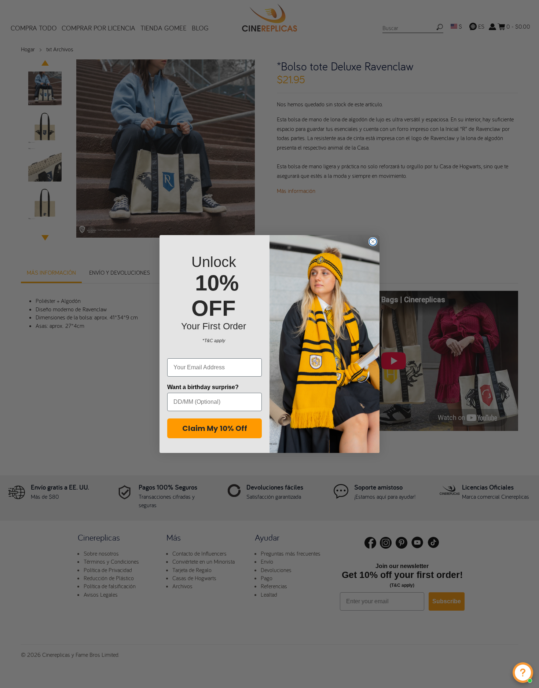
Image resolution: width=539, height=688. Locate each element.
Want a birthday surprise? (203, 387)
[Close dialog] (373, 241)
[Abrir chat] (523, 672)
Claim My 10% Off (214, 428)
